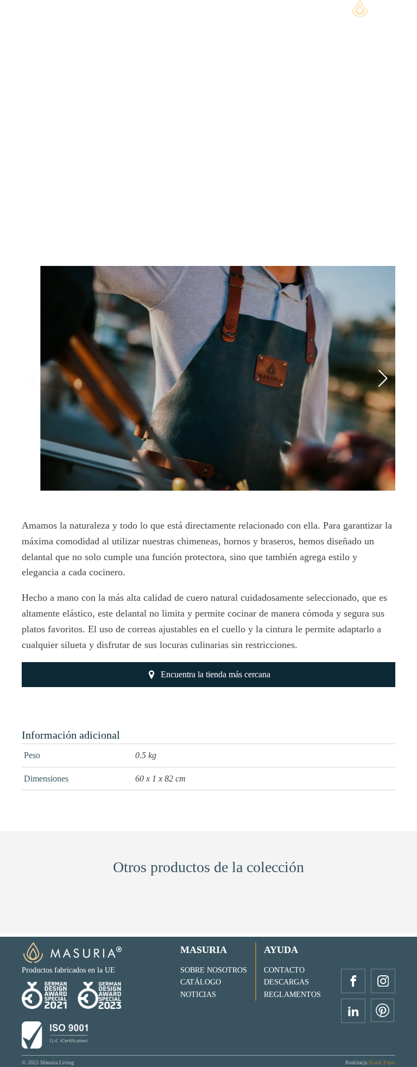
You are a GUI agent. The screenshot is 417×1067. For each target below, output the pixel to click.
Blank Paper (382, 1062)
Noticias (198, 994)
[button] (204, 479)
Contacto (284, 970)
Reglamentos (292, 994)
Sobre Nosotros (213, 970)
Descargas (286, 982)
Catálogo (200, 982)
